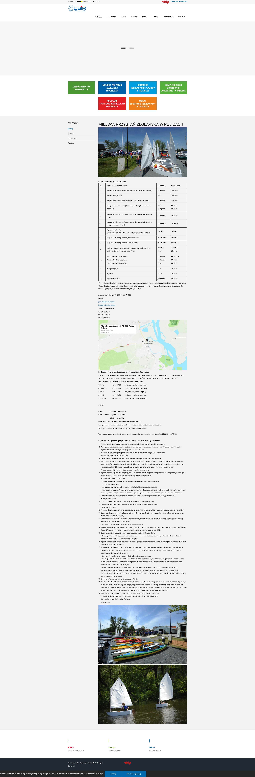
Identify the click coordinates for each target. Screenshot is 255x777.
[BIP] (165, 2)
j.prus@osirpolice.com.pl (106, 305)
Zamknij (113, 774)
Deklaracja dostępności (179, 1)
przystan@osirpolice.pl (106, 302)
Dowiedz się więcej (134, 774)
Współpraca (72, 138)
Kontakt (112, 747)
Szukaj (158, 1)
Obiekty (70, 129)
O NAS (152, 747)
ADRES (71, 747)
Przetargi (71, 143)
